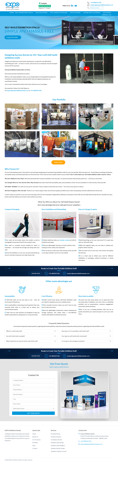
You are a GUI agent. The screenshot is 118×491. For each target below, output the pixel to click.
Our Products (36, 439)
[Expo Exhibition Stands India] (13, 7)
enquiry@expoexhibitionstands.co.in (101, 5)
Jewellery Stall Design (57, 442)
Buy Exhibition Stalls (24, 12)
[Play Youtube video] (86, 68)
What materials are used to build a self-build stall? (22, 341)
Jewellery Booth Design (58, 448)
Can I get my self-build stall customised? (74, 336)
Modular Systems (56, 437)
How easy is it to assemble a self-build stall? (75, 331)
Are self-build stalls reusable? (15, 336)
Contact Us (106, 15)
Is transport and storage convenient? (73, 341)
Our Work (107, 12)
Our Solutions (41, 12)
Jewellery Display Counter (58, 451)
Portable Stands (55, 434)
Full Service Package (58, 12)
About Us (35, 437)
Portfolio (35, 442)
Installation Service (56, 439)
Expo (33, 445)
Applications (75, 12)
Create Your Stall (12, 37)
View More (58, 162)
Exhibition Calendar (91, 12)
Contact (34, 448)
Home (12, 12)
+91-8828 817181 (95, 2)
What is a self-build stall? (14, 331)
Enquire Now (36, 273)
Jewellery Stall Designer (58, 445)
